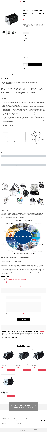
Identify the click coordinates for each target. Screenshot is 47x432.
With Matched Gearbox (27, 48)
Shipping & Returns (5, 418)
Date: (9, 337)
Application (16, 421)
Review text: (8, 300)
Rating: (7, 313)
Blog (15, 418)
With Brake (25, 38)
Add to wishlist (24, 68)
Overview (15, 75)
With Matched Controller (27, 43)
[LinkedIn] (44, 420)
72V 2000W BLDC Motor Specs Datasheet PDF (17, 279)
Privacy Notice (5, 420)
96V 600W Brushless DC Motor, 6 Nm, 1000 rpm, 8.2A (38, 365)
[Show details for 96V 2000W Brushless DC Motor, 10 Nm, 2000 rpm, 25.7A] (8, 382)
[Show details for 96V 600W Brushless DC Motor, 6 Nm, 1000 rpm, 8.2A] (39, 356)
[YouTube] (41, 420)
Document (24, 75)
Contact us (4, 425)
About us (4, 423)
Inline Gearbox (25, 52)
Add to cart (35, 64)
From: (3, 337)
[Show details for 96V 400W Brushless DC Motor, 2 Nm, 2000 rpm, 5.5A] (8, 356)
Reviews (32, 75)
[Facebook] (39, 420)
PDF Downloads (29, 420)
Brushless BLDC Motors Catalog (14, 286)
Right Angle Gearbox (27, 57)
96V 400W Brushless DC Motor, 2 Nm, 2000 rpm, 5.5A (8, 365)
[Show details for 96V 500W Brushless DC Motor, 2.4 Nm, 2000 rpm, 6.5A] (23, 356)
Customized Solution (18, 423)
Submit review (23, 319)
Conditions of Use (5, 421)
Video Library (28, 421)
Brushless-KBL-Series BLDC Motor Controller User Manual (19, 282)
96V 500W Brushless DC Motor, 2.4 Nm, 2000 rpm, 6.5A (23, 365)
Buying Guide (16, 420)
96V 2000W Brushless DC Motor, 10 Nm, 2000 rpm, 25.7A (8, 390)
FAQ (26, 418)
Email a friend (30, 68)
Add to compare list (27, 68)
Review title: (8, 295)
